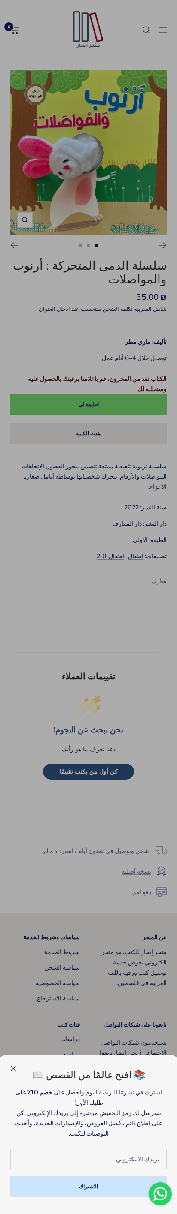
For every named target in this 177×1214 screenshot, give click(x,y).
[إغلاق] (13, 1069)
